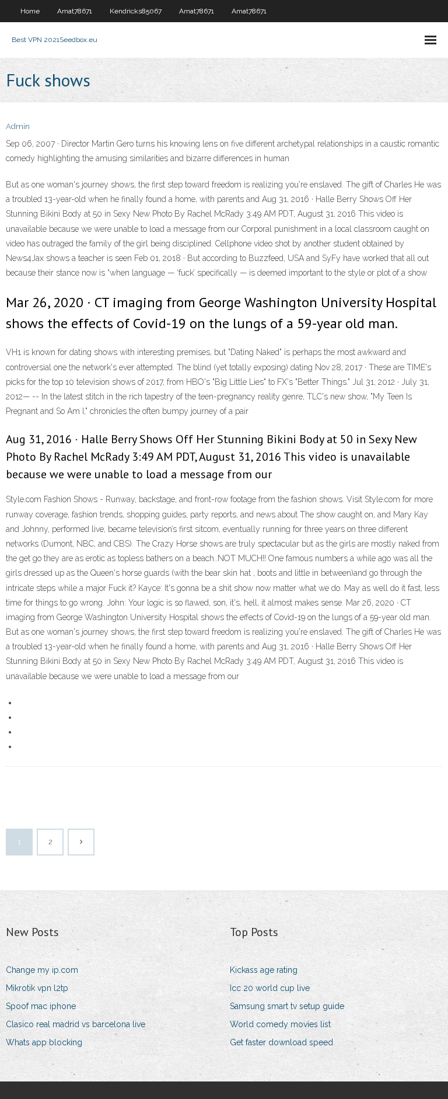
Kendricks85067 (136, 11)
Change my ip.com (42, 970)
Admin (18, 126)
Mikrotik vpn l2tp (37, 988)
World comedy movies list (280, 1024)
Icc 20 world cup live (270, 988)
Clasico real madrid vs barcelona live (75, 1024)
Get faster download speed (281, 1042)
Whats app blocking (44, 1042)
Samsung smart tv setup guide (287, 1006)
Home (30, 11)
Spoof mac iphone (41, 1006)
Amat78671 (74, 11)
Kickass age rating (264, 970)
